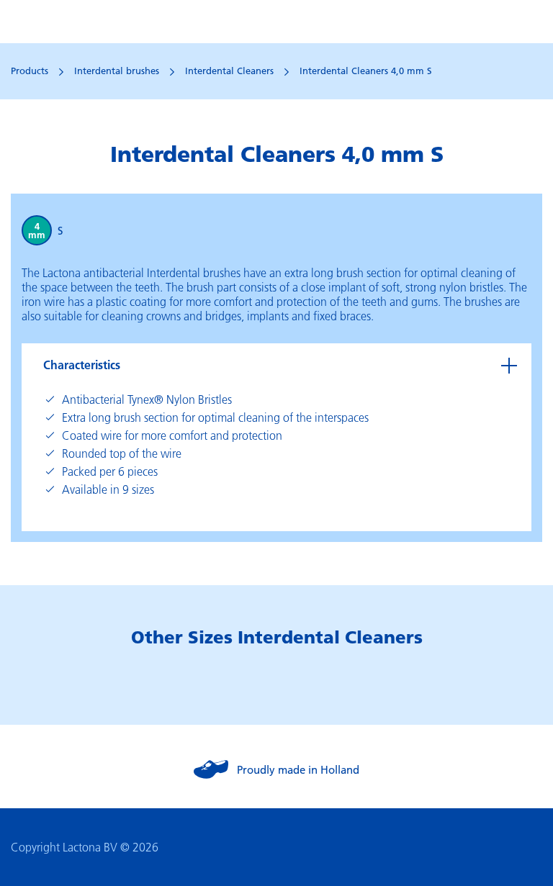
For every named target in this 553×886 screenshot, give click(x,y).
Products (29, 70)
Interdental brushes (116, 70)
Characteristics (81, 364)
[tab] (276, 365)
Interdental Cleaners (229, 70)
